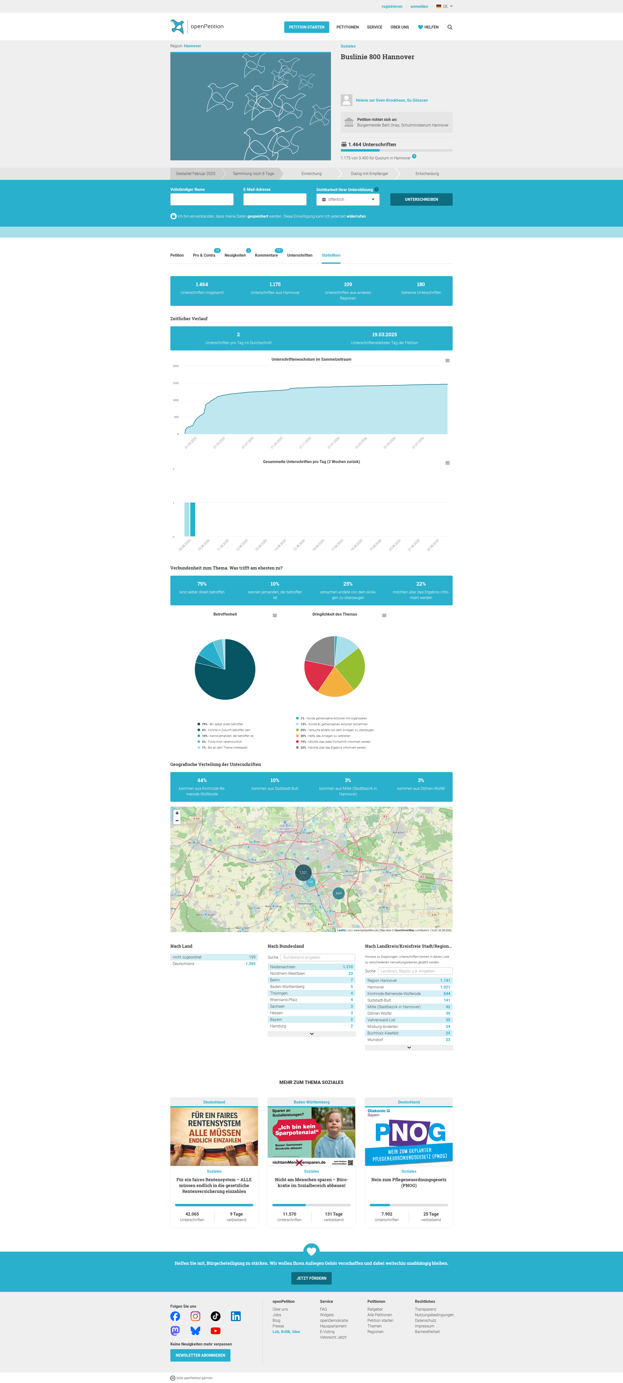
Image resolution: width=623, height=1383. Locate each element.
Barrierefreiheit (427, 1331)
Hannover (192, 46)
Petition (177, 255)
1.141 (445, 980)
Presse (278, 1326)
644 (447, 993)
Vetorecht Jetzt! (333, 1337)
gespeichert (257, 216)
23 (350, 973)
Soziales (348, 46)
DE (444, 6)
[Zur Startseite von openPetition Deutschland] (197, 27)
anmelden (419, 6)
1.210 (348, 967)
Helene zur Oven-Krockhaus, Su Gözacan (392, 100)
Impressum (424, 1326)
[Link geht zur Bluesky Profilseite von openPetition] (195, 1330)
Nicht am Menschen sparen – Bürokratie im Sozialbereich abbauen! (311, 1182)
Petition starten (306, 27)
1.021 (445, 987)
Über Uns (400, 27)
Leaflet (341, 930)
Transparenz (425, 1309)
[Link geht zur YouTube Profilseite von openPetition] (215, 1330)
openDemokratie (334, 1320)
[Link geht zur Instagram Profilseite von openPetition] (195, 1316)
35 (448, 1020)
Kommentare (266, 253)
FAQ (323, 1309)
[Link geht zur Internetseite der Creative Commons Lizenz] (173, 1377)
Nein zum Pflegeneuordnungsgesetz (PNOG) (408, 1182)
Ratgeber (375, 1309)
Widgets (327, 1315)
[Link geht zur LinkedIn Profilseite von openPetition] (236, 1316)
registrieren (392, 6)
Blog (276, 1320)
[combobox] (348, 199)
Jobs (277, 1315)
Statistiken (331, 255)
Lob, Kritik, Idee (286, 1331)
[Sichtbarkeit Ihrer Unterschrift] (376, 189)
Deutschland (214, 1102)
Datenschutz (425, 1320)
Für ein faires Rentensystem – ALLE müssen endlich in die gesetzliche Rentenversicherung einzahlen (214, 1185)
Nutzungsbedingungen (434, 1315)
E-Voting (327, 1331)
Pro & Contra (204, 253)
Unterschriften (299, 255)
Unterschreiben (421, 199)
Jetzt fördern (311, 1278)
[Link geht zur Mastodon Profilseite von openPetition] (175, 1330)
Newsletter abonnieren (200, 1355)
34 (448, 1026)
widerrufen (356, 216)
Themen (374, 1326)
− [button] (177, 821)
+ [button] (177, 813)
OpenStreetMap (404, 930)
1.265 (251, 963)
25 (448, 1033)
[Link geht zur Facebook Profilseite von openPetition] (175, 1316)
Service (374, 27)
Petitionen (348, 27)
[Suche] (450, 27)
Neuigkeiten (235, 253)
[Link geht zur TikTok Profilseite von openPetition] (215, 1316)
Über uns (280, 1309)
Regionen (375, 1331)
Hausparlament (333, 1326)
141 (447, 1000)
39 (448, 1013)
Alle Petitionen (379, 1315)
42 (448, 1007)
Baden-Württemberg (312, 1102)
